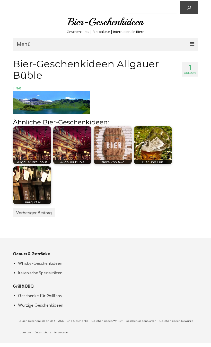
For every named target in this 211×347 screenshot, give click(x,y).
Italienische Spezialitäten (40, 272)
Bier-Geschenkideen (105, 21)
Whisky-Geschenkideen (40, 263)
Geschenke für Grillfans (40, 295)
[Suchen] (189, 7)
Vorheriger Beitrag (34, 212)
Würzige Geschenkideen (40, 305)
